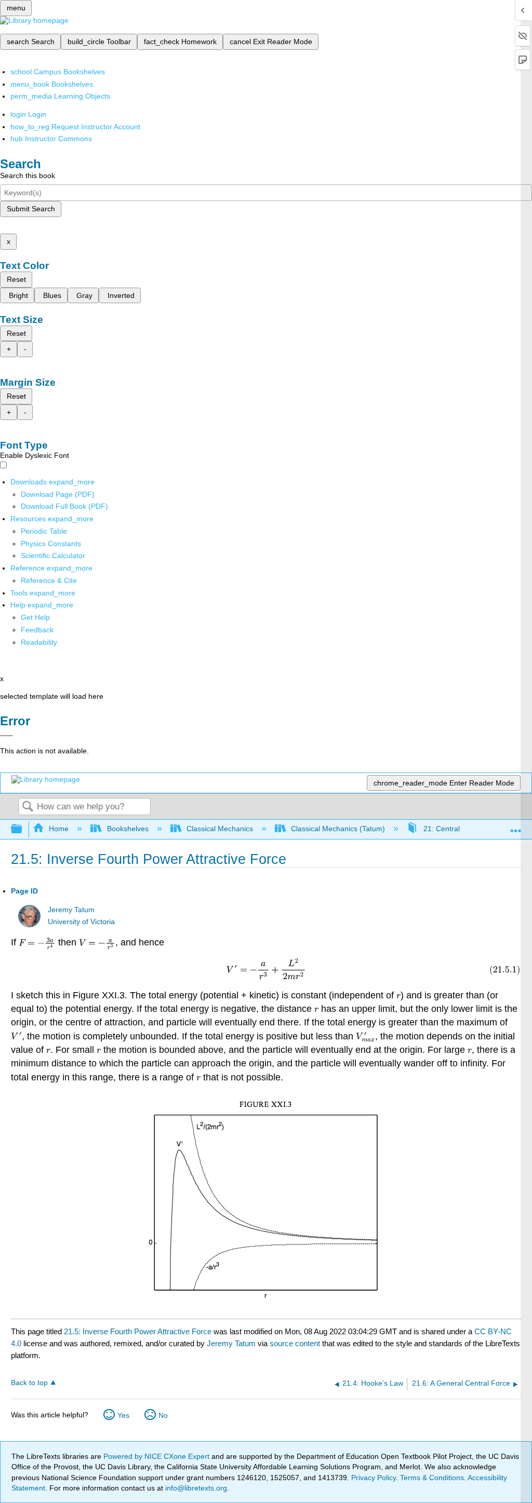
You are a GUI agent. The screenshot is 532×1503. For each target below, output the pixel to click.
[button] (37, 630)
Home (59, 828)
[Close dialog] (6, 735)
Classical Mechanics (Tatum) (338, 828)
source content (295, 1343)
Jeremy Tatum (71, 910)
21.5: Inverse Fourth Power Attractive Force (137, 1331)
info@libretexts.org (195, 1488)
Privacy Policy (373, 1477)
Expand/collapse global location (516, 826)
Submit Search (31, 209)
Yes (123, 1415)
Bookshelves (127, 828)
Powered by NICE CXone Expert (157, 1456)
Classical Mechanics (219, 828)
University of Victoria (81, 922)
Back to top (29, 1383)
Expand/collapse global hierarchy (23, 829)
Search (27, 807)
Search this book (27, 175)
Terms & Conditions (432, 1477)
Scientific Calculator (53, 555)
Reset (16, 279)
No (163, 1415)
